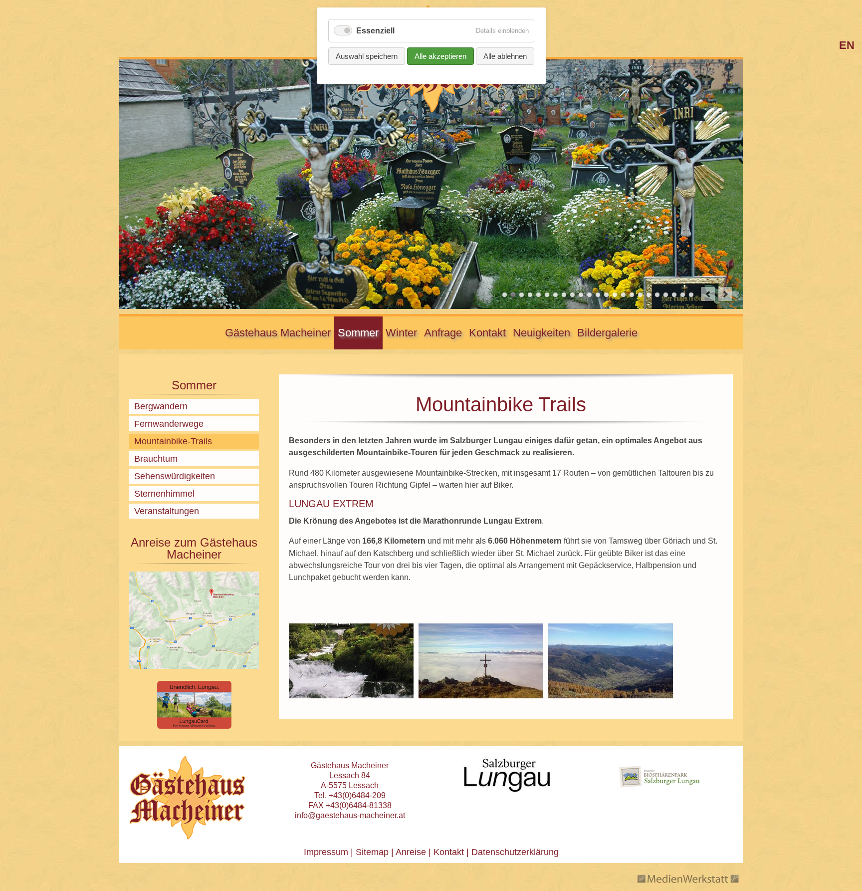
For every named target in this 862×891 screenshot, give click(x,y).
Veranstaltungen (166, 511)
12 (598, 295)
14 (615, 295)
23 (691, 295)
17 (640, 295)
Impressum (326, 852)
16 (632, 295)
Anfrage (443, 332)
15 (623, 295)
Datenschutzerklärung (514, 852)
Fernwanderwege (169, 424)
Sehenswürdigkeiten (174, 476)
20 (665, 295)
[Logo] (431, 110)
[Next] (725, 294)
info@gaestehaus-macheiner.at (350, 815)
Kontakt (487, 332)
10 (581, 295)
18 (648, 295)
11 (589, 295)
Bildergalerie (607, 332)
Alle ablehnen (505, 56)
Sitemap (372, 852)
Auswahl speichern (367, 56)
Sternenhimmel (164, 494)
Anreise (411, 852)
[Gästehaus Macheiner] (187, 798)
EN (847, 45)
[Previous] (707, 294)
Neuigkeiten (541, 332)
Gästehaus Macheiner (278, 332)
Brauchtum (156, 459)
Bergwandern (161, 406)
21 (674, 295)
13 (606, 295)
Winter (401, 332)
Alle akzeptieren (440, 56)
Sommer (358, 332)
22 (682, 295)
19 (657, 295)
